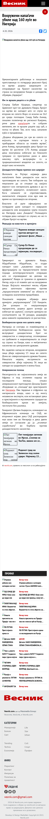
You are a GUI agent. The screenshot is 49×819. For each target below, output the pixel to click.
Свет (6, 734)
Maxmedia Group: (28, 711)
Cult (26, 743)
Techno (7, 747)
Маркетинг (9, 766)
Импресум (9, 773)
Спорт (27, 747)
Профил (28, 750)
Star (26, 731)
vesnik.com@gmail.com (18, 797)
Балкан (7, 731)
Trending (8, 743)
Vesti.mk (16, 714)
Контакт (7, 769)
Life (26, 727)
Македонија (9, 727)
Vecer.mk (8, 714)
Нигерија (10, 390)
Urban (27, 735)
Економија (9, 750)
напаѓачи (23, 123)
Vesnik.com (9, 711)
